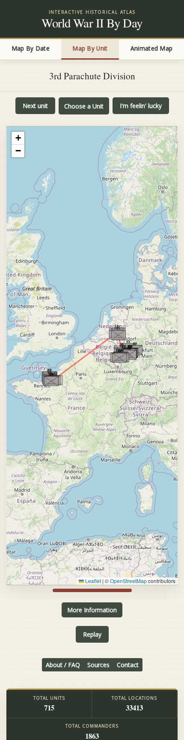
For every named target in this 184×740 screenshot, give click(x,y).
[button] (51, 379)
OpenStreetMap (128, 580)
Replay (92, 634)
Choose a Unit (84, 106)
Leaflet (92, 580)
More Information (92, 610)
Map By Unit (89, 48)
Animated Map (151, 48)
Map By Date (31, 48)
